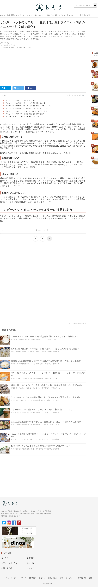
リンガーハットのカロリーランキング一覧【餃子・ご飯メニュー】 (28, 106)
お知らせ (42, 578)
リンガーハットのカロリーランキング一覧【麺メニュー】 (25, 103)
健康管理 (10, 15)
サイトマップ (10, 578)
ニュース (30, 563)
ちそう (2, 15)
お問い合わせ (52, 578)
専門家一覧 (82, 578)
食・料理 (5, 558)
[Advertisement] (43, 67)
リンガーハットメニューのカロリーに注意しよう (22, 116)
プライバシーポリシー (68, 578)
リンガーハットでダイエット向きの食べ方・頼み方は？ (24, 114)
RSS (90, 578)
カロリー (19, 15)
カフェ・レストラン (9, 563)
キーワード (22, 578)
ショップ (30, 568)
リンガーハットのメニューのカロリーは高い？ (21, 100)
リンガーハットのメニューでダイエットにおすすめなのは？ (26, 111)
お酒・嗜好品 (6, 568)
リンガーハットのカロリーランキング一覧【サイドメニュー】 (27, 108)
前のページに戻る (43, 230)
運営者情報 (32, 578)
